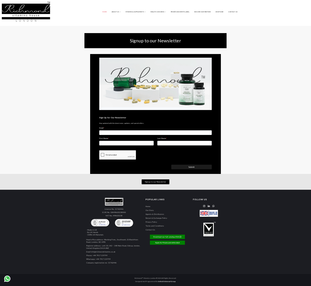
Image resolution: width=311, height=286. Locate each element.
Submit (191, 167)
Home (104, 12)
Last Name (162, 138)
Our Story (150, 210)
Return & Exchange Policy (156, 218)
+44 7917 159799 (100, 255)
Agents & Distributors (155, 214)
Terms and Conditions (155, 226)
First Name (104, 138)
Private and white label (180, 12)
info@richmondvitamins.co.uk (103, 252)
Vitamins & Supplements (134, 12)
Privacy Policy (151, 222)
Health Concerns (158, 12)
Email (101, 128)
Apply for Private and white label (167, 243)
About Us (115, 12)
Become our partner (202, 12)
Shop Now (219, 12)
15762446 (112, 263)
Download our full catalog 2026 (166, 237)
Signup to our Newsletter (155, 182)
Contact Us (233, 12)
